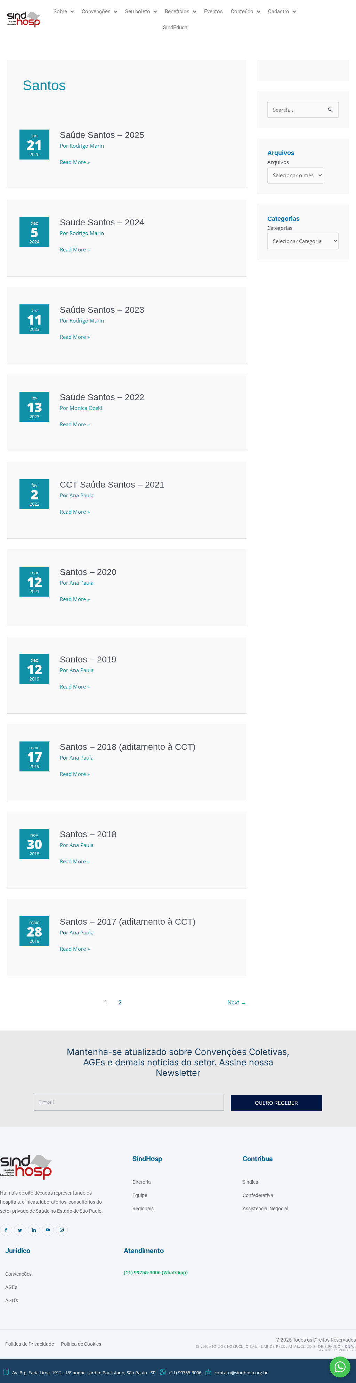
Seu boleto (137, 11)
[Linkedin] (34, 1230)
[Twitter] (20, 1230)
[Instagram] (62, 1230)
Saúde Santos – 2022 (102, 397)
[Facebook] (6, 1230)
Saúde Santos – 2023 (102, 309)
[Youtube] (48, 1230)
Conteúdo (242, 11)
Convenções (96, 11)
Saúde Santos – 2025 (102, 135)
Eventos (213, 11)
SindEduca (175, 27)
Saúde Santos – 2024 (102, 222)
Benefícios (177, 11)
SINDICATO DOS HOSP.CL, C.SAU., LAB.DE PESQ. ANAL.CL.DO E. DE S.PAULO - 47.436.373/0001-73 (276, 1348)
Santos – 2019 (88, 659)
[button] (340, 1367)
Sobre (60, 11)
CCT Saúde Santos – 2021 (112, 484)
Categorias (279, 227)
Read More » (75, 161)
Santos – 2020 (88, 572)
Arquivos (278, 161)
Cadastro (278, 11)
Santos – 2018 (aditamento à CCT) (127, 747)
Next (236, 1002)
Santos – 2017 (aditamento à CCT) (127, 921)
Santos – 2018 (88, 834)
